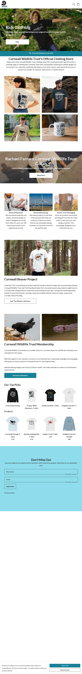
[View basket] (78, 4)
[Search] (74, 4)
